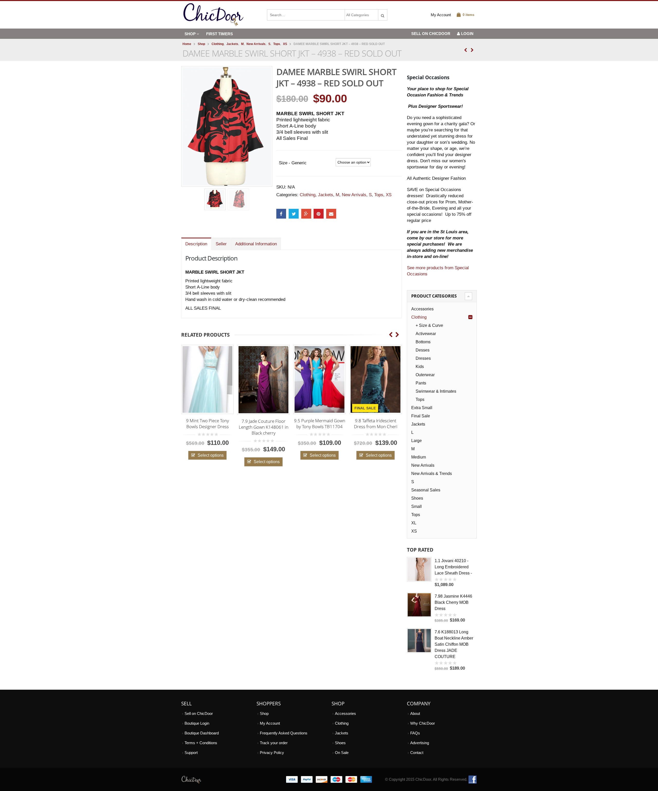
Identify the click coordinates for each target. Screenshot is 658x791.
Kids (420, 366)
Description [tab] (196, 243)
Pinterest (319, 214)
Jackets (325, 194)
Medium (418, 457)
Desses (422, 350)
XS (388, 194)
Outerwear (425, 375)
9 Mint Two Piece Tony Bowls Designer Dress (187, 423)
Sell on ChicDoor (199, 713)
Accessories (422, 309)
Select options (190, 455)
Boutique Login (197, 723)
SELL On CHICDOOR (430, 34)
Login (467, 34)
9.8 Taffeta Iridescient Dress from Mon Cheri (355, 423)
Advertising (419, 743)
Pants (421, 383)
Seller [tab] (221, 243)
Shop (190, 34)
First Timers (219, 34)
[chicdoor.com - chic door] (213, 15)
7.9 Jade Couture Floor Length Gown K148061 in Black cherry (243, 427)
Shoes (417, 498)
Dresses (423, 358)
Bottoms (423, 342)
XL (413, 523)
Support (191, 752)
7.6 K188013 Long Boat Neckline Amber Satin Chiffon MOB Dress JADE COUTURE (454, 644)
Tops (378, 194)
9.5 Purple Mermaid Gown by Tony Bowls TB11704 (299, 423)
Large (416, 440)
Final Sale (420, 416)
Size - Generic (293, 162)
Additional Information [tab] (256, 243)
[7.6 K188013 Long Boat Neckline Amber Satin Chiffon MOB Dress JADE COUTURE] (419, 640)
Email (331, 214)
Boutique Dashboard (202, 733)
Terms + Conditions (201, 743)
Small (416, 506)
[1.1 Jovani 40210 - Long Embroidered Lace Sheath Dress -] (419, 569)
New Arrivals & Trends (431, 473)
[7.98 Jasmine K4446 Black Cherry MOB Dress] (419, 604)
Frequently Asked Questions (283, 733)
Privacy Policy (272, 752)
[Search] (382, 14)
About (415, 713)
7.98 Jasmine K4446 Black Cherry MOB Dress (453, 602)
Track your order (274, 743)
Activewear (426, 333)
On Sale (342, 752)
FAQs (415, 733)
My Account (441, 15)
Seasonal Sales (425, 490)
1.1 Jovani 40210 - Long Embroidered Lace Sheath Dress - (453, 567)
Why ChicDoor (422, 723)
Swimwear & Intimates (436, 391)
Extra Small (421, 408)
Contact (416, 752)
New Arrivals (354, 194)
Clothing (307, 194)
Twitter (294, 214)
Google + (306, 214)
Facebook (281, 214)
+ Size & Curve (429, 325)
